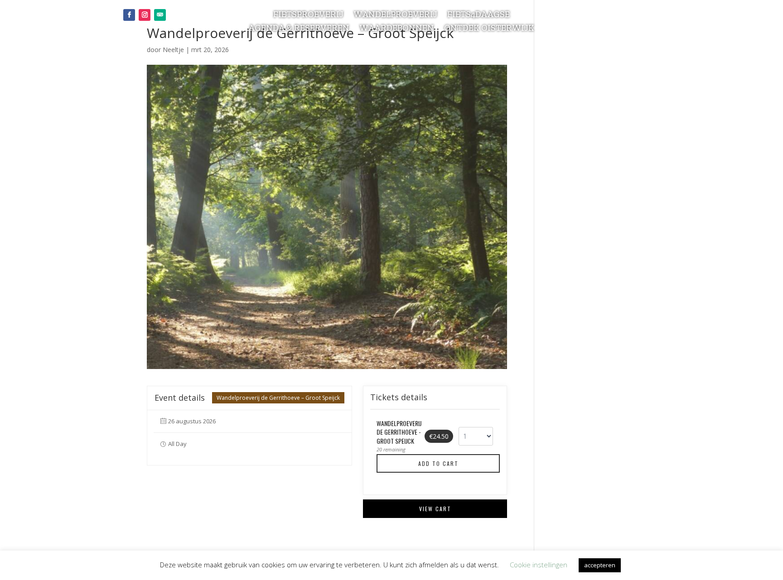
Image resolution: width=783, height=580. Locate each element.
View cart (435, 509)
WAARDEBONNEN (396, 29)
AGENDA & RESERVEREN (298, 29)
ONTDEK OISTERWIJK (489, 29)
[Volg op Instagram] (144, 15)
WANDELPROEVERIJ (395, 15)
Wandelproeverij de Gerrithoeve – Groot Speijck (278, 398)
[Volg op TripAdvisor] (160, 15)
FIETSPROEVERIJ (308, 15)
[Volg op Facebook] (129, 15)
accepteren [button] (599, 565)
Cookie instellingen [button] (538, 564)
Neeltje (173, 49)
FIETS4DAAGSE (478, 15)
